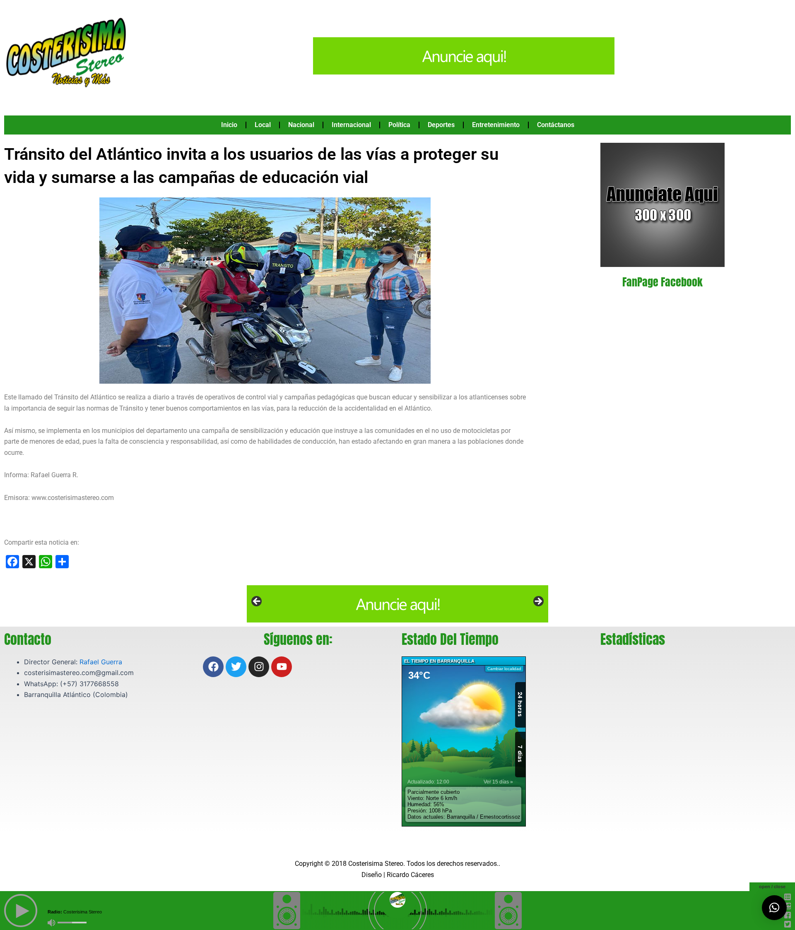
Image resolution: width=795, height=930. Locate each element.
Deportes (441, 125)
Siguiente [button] (538, 602)
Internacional (351, 125)
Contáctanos (555, 125)
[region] (397, 603)
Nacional (301, 125)
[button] (774, 907)
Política (399, 125)
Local (263, 125)
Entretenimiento (496, 125)
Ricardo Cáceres (410, 875)
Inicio (229, 125)
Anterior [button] (257, 602)
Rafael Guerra (101, 662)
